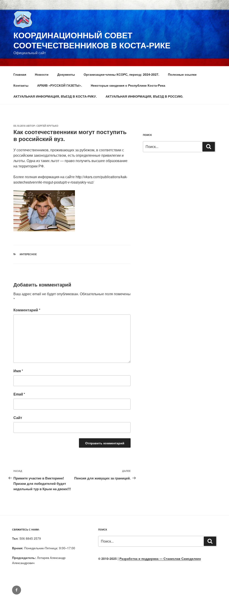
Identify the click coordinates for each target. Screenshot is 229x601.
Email (19, 394)
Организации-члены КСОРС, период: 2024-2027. (121, 74)
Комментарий (26, 309)
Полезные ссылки (182, 74)
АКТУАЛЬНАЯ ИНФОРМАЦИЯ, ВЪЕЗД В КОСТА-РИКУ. (55, 96)
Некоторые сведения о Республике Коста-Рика (128, 85)
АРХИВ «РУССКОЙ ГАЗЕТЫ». (59, 85)
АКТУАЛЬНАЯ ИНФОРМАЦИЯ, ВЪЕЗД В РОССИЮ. (144, 96)
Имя (18, 370)
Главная (19, 74)
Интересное (28, 254)
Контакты (20, 85)
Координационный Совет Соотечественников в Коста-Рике (91, 40)
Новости (42, 74)
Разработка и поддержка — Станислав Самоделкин (160, 558)
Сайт (17, 417)
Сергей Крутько (47, 125)
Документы (66, 74)
